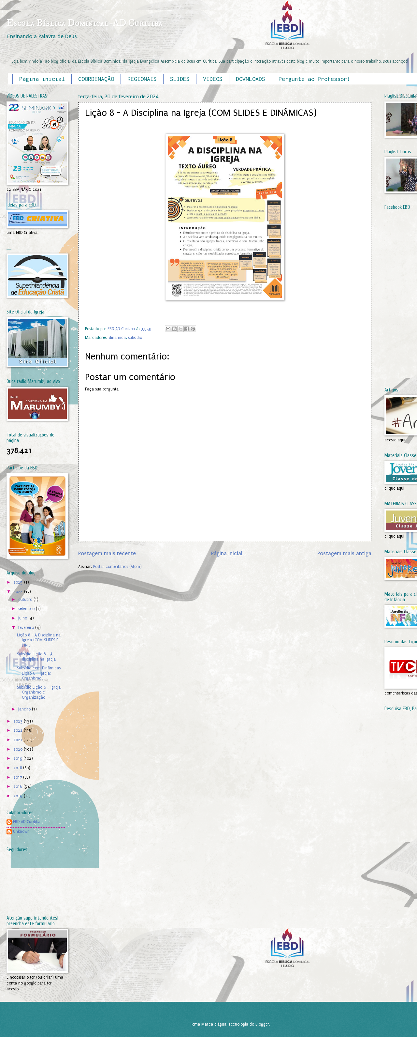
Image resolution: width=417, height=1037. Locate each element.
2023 (18, 721)
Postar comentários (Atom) (117, 566)
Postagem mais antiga (344, 553)
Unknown (21, 831)
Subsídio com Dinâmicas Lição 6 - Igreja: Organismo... (39, 673)
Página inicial (42, 78)
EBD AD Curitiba (26, 821)
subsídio (135, 337)
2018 (18, 768)
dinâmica (117, 337)
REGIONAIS (142, 78)
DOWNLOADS (250, 78)
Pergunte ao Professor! (314, 78)
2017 (18, 777)
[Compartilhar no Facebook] (186, 329)
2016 (18, 786)
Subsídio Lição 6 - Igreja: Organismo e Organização (39, 692)
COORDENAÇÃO (96, 78)
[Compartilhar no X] (180, 329)
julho (23, 618)
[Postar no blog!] (174, 329)
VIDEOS (213, 78)
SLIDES (180, 78)
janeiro (25, 709)
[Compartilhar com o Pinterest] (193, 329)
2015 (18, 796)
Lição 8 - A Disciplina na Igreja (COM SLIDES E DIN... (39, 640)
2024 (18, 591)
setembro (27, 608)
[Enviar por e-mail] (168, 329)
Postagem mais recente (107, 553)
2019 (18, 758)
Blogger (262, 1024)
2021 (18, 740)
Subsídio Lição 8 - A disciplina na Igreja (36, 656)
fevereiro (26, 627)
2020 (18, 749)
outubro (26, 599)
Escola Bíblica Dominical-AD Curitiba (85, 23)
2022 (18, 730)
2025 (18, 582)
